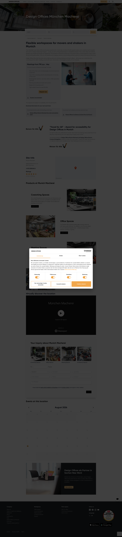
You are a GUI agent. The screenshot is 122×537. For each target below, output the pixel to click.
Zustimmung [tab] (40, 256)
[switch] (53, 277)
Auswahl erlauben (61, 284)
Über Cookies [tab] (82, 255)
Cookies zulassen (81, 284)
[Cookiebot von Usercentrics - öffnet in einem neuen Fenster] (85, 251)
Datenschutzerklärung (70, 269)
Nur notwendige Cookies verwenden (41, 284)
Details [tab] (61, 255)
